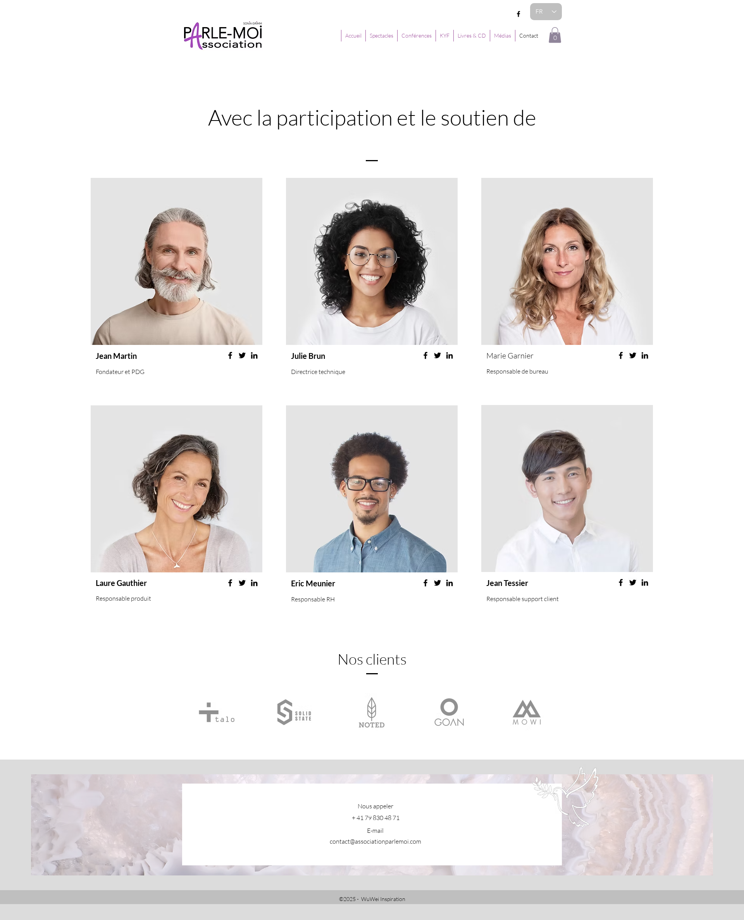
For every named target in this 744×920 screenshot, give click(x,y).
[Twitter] (242, 355)
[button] (554, 35)
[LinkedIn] (254, 355)
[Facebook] (518, 14)
